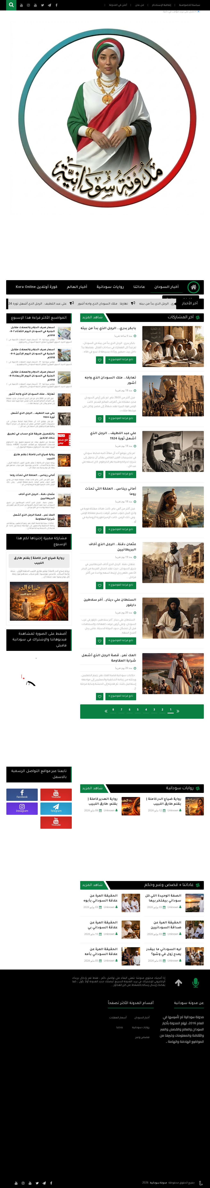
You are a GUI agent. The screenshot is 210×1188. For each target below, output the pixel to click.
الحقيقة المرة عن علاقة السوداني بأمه (101, 952)
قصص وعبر (142, 1037)
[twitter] (37, 1183)
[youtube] (30, 1183)
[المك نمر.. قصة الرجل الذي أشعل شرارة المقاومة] (173, 673)
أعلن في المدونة (118, 5)
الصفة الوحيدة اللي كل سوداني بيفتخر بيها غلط (163, 898)
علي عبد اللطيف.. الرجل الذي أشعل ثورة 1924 (91, 304)
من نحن (139, 5)
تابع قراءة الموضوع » (120, 359)
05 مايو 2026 (155, 960)
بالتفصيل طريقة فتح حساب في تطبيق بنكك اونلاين (31, 436)
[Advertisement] (105, 247)
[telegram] (44, 1183)
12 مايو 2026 (155, 810)
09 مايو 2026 (91, 810)
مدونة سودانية (158, 1183)
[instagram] (23, 1183)
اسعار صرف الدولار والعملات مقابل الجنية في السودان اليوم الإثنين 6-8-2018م (32, 354)
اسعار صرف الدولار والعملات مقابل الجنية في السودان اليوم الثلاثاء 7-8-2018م (32, 331)
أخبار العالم (77, 287)
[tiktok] (9, 1183)
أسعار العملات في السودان (117, 1017)
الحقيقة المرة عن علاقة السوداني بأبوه (100, 898)
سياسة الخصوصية (189, 5)
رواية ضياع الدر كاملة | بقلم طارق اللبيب (163, 802)
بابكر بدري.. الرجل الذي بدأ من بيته (108, 328)
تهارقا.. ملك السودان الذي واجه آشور (159, 304)
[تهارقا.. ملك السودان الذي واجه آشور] (173, 395)
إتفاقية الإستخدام (161, 5)
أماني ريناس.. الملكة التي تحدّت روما (26, 304)
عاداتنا (139, 287)
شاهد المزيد (92, 318)
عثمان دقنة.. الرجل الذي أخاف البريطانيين (36, 496)
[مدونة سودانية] (107, 118)
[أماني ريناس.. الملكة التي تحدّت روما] (173, 507)
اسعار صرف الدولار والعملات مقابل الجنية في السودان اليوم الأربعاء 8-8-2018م (31, 376)
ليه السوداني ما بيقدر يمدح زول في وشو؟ (163, 952)
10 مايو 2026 (91, 934)
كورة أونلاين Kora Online (36, 287)
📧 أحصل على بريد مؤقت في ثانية (181, 12)
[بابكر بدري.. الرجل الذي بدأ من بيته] (173, 346)
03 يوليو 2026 (154, 907)
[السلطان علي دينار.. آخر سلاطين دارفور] (173, 618)
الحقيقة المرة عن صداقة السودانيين (166, 925)
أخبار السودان (166, 287)
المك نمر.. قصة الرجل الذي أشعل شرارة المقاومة (34, 517)
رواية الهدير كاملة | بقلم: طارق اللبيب (103, 802)
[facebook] (51, 1183)
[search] (11, 5)
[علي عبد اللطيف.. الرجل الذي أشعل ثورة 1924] (173, 451)
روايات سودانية (110, 287)
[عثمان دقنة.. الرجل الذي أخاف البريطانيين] (173, 562)
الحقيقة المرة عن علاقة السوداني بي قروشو (103, 925)
